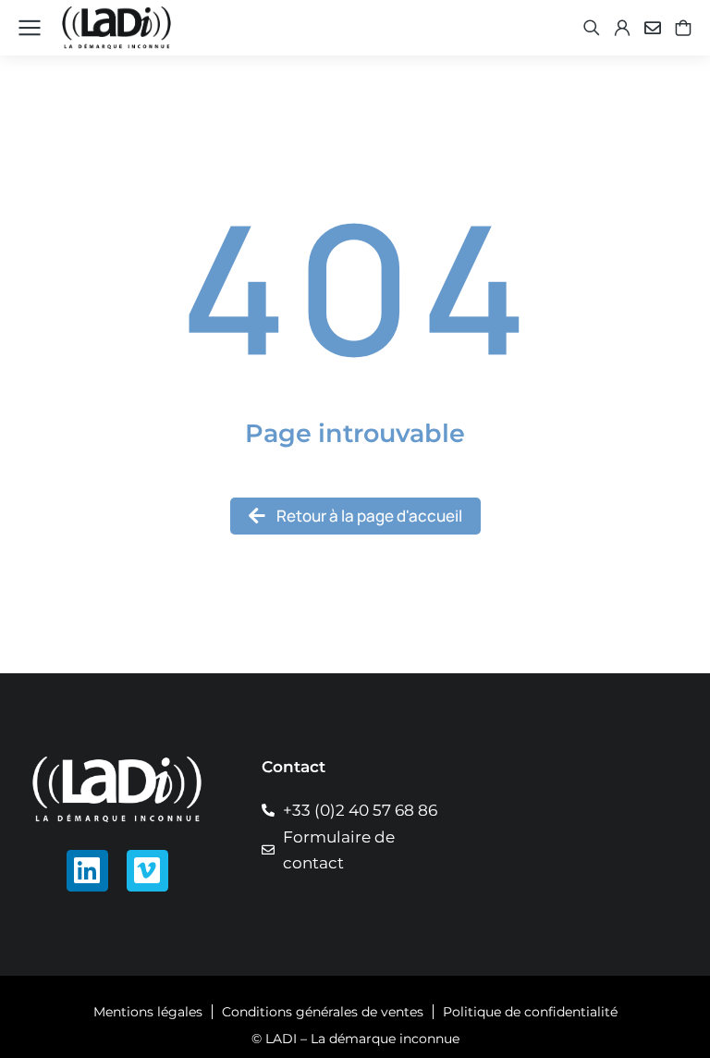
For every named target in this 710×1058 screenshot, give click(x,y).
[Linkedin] (87, 871)
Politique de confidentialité (530, 1011)
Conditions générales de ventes (322, 1011)
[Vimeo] (147, 871)
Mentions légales (147, 1011)
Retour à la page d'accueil (369, 515)
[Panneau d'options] (683, 27)
